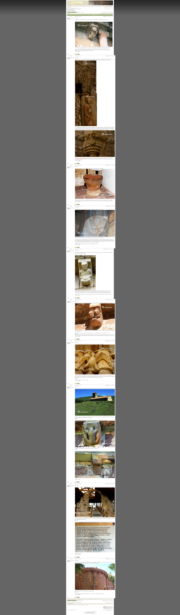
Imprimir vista (69, 13)
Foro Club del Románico (78, 602)
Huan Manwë (90, 613)
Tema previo (101, 13)
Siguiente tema (111, 13)
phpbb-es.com (95, 613)
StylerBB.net (90, 612)
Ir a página (103, 12)
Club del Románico (73, 602)
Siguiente (112, 12)
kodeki (93, 612)
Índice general (68, 602)
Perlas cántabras (71, 10)
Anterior (106, 12)
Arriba (68, 54)
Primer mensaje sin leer (106, 13)
